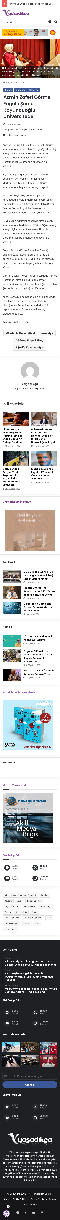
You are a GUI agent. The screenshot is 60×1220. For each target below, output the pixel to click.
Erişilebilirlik (29, 906)
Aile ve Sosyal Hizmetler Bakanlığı (20, 895)
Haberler (33, 90)
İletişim (33, 1204)
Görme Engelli (46, 906)
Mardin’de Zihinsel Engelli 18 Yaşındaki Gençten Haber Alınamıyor (42, 473)
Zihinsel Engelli (11, 923)
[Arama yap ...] (56, 21)
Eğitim (21, 82)
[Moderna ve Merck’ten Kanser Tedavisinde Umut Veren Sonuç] (12, 608)
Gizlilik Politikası (20, 1199)
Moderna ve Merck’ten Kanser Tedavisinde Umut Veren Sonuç (39, 607)
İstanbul (26, 923)
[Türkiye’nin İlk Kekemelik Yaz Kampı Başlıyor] (12, 641)
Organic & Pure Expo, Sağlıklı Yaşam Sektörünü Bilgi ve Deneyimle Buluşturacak (39, 656)
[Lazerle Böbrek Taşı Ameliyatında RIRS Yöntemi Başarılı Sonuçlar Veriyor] (12, 592)
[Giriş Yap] (50, 21)
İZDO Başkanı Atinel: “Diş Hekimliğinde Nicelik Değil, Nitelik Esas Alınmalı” (39, 575)
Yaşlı (49, 917)
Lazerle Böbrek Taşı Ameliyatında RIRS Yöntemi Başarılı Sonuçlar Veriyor (40, 591)
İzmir (37, 923)
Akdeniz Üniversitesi (21, 333)
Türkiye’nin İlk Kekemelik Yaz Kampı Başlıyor (38, 638)
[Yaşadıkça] (15, 13)
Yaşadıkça (30, 384)
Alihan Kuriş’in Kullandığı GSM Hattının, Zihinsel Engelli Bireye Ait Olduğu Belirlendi (13, 436)
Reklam (52, 1199)
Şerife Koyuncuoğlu (30, 347)
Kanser (7, 912)
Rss (25, 1204)
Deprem (8, 901)
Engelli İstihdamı (12, 906)
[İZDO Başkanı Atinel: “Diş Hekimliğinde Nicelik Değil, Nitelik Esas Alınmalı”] (12, 576)
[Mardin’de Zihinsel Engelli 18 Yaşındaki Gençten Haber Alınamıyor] (44, 458)
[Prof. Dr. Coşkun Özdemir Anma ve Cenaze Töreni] (12, 675)
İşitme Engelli (10, 929)
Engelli (19, 901)
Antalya (48, 333)
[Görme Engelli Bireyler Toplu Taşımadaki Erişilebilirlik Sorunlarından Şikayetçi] (16, 458)
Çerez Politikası (39, 1199)
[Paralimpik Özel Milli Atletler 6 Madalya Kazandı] (49, 1048)
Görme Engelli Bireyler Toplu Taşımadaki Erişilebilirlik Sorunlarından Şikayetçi (11, 476)
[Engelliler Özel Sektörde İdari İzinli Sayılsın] (49, 1061)
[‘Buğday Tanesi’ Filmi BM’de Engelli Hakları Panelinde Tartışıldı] (30, 1060)
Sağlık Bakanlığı (12, 917)
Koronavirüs (21, 912)
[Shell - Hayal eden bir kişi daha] (30, 32)
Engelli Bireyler (34, 901)
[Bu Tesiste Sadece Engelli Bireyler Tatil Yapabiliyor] (11, 1047)
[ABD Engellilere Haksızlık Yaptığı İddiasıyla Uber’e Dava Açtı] (11, 1061)
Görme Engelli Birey (30, 340)
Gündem (20, 90)
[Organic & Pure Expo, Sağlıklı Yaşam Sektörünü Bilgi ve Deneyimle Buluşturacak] (12, 655)
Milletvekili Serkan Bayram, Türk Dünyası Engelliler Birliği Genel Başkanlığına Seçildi (43, 436)
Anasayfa (11, 82)
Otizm (34, 912)
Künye (7, 1199)
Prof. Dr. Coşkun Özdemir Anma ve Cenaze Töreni (39, 672)
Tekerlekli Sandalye (33, 917)
